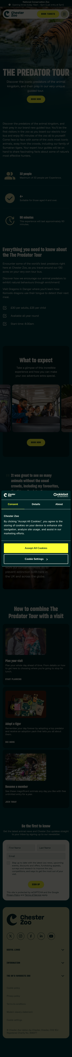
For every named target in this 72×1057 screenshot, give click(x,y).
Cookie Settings (34, 558)
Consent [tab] (13, 504)
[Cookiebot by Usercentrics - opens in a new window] (53, 495)
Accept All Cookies (36, 548)
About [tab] (59, 504)
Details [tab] (36, 504)
